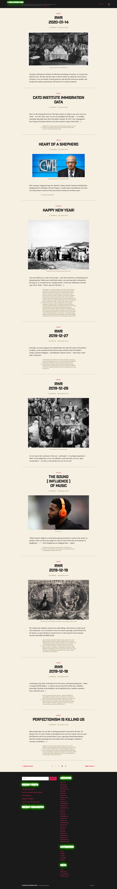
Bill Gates (63, 746)
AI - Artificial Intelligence (55, 289)
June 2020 (62, 827)
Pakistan (52, 127)
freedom (61, 362)
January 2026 (63, 787)
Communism (50, 294)
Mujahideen (45, 648)
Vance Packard (68, 314)
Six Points (68, 650)
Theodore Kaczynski (69, 313)
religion (58, 650)
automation (64, 291)
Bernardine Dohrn (46, 292)
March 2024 (63, 795)
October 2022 (63, 806)
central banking (46, 696)
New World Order (68, 699)
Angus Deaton (46, 291)
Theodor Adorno (61, 313)
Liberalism (50, 304)
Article (58, 93)
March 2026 (63, 785)
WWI (60, 550)
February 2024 (64, 797)
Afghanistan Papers (61, 640)
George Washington (64, 748)
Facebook (65, 298)
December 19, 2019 (64, 575)
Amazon (44, 695)
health (63, 301)
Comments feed (64, 874)
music (62, 549)
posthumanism (62, 307)
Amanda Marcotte (54, 359)
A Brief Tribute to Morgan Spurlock (30, 802)
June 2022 (62, 810)
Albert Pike (63, 289)
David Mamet (72, 295)
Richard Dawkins (50, 753)
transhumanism (46, 314)
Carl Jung (61, 292)
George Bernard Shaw (60, 364)
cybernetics (49, 295)
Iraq (75, 126)
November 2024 (64, 789)
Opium (64, 648)
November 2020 (64, 822)
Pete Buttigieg (55, 307)
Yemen (59, 129)
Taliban (72, 650)
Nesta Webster (60, 305)
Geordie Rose (68, 299)
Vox (60, 754)
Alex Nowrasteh (52, 126)
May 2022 (62, 812)
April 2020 (63, 831)
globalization (49, 301)
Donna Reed (64, 361)
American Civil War (50, 641)
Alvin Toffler (50, 746)
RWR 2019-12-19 (58, 568)
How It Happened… (27, 795)
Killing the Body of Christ (28, 789)
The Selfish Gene (46, 754)
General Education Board (59, 299)
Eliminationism (52, 362)
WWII (56, 651)
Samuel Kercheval (67, 701)
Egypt (64, 126)
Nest (63, 699)
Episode (58, 13)
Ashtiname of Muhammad (67, 695)
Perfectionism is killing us (58, 720)
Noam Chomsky (58, 648)
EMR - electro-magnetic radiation (55, 298)
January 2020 (63, 837)
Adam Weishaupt (46, 640)
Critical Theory (65, 294)
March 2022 (63, 814)
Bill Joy (57, 292)
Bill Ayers (53, 292)
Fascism (57, 362)
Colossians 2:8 (46, 5)
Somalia (68, 127)
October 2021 (63, 818)
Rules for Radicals (55, 310)
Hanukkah (53, 365)
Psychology (45, 308)
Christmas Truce (63, 642)
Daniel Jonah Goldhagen (48, 361)
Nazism (46, 367)
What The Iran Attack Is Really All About (32, 792)
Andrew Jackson (57, 695)
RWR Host (54, 27)
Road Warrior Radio (16, 2)
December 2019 (64, 839)
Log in (61, 869)
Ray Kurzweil (68, 308)
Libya (48, 127)
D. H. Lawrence (69, 644)
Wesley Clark (49, 651)
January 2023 (63, 801)
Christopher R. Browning (69, 359)
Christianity (45, 195)
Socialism (62, 311)
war (48, 368)
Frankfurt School (71, 298)
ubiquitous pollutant (54, 314)
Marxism (63, 304)
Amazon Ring (50, 695)
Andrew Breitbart (71, 289)
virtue (44, 651)
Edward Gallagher (72, 361)
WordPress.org (64, 876)
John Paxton (48, 647)
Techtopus (64, 702)
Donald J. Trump (57, 361)
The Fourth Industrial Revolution (50, 313)
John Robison (54, 647)
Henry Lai (67, 301)
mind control (58, 549)
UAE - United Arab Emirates (51, 129)
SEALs (63, 367)
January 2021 (63, 820)
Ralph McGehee (52, 650)
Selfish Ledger (48, 311)
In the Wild (58, 206)
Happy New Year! (58, 211)
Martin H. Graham (57, 304)
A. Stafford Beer (46, 359)
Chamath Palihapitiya (51, 747)
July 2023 (62, 799)
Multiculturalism (53, 305)
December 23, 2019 (63, 491)
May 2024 (62, 791)
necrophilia (66, 549)
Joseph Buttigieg (57, 302)
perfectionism (55, 701)
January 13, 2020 (64, 107)
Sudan (72, 127)
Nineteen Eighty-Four (47, 701)
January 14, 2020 (64, 27)
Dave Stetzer (65, 295)
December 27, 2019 (64, 341)
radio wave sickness (60, 308)
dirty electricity (46, 297)
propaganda (68, 307)
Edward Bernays (58, 297)
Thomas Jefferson (47, 704)
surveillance (48, 702)
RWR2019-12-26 (58, 386)
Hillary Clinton (50, 302)
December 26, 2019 (63, 393)
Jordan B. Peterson (63, 365)
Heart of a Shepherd (58, 145)
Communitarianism (58, 294)
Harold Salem (51, 195)
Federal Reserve (54, 645)
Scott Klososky (68, 310)
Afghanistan (45, 126)
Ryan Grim (63, 650)
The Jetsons (70, 702)
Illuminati (67, 645)
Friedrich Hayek (46, 364)
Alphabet (45, 746)
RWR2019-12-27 (58, 334)
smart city (63, 753)
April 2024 (63, 793)
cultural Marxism (52, 547)
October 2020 (63, 824)
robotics (49, 310)
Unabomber (61, 314)
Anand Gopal (57, 641)
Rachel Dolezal (57, 367)
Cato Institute (59, 126)
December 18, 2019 (64, 676)
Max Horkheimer (69, 304)
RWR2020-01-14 (58, 20)
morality (73, 647)
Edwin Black (45, 362)
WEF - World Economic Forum (55, 316)
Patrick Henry (69, 648)
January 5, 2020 (64, 149)
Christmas (61, 359)
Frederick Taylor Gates (48, 299)
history (57, 365)
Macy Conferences (60, 750)
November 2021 (64, 816)
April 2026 (63, 782)
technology (73, 311)
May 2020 (62, 829)
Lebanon (44, 127)
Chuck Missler (71, 642)
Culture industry (59, 547)
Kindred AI (64, 302)
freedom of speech (68, 362)
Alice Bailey (45, 547)
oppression (51, 367)
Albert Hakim (69, 640)
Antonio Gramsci (53, 291)
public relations (51, 308)
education (52, 297)
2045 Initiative (46, 289)
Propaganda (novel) (63, 751)
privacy (61, 701)
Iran (72, 126)
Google (54, 301)
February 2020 (64, 835)
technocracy (67, 311)
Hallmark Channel (46, 365)
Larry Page (68, 647)
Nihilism (66, 305)
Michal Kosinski (46, 305)
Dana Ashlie (59, 295)
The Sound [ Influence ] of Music (58, 481)
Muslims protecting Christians (55, 699)
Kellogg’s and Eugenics (28, 798)
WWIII (74, 316)
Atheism (59, 291)
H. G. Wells (59, 301)
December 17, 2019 (64, 724)
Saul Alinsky (62, 310)
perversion (72, 549)
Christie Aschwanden (61, 747)
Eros (70, 547)
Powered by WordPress (44, 885)
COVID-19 (101, 4)
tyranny (71, 367)
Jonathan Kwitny (61, 647)
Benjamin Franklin (65, 641)
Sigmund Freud (55, 311)
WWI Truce (62, 704)
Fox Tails (58, 472)
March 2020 (63, 833)
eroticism (45, 549)
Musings (58, 715)
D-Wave (54, 295)
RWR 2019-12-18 (58, 670)
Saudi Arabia (63, 127)
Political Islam (57, 127)
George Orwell (53, 698)
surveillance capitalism (57, 702)
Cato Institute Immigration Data (58, 100)
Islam (47, 699)
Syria (44, 129)
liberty (69, 365)
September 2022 (64, 808)
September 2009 (64, 841)
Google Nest (64, 698)
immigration (68, 126)
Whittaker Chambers (67, 316)
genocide (52, 364)
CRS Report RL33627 (61, 644)
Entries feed (63, 872)
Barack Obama (70, 291)
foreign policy (61, 645)
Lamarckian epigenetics (50, 750)
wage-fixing (54, 704)
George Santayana (69, 364)
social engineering (47, 550)
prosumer (70, 751)
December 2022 (64, 803)
